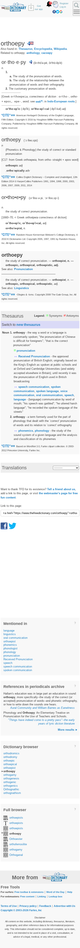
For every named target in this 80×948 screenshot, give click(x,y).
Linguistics (21, 288)
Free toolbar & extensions (29, 892)
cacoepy (46, 52)
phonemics (25, 430)
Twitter (57, 11)
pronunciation (26, 350)
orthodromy (10, 757)
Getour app (39, 7)
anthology (33, 52)
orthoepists (16, 817)
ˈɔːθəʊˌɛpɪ (31, 140)
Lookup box (55, 896)
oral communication (49, 395)
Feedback (45, 906)
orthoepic (9, 760)
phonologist (10, 648)
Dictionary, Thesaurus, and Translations (54, 876)
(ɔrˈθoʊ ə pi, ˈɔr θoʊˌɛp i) (44, 198)
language (20, 399)
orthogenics (10, 785)
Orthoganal (16, 854)
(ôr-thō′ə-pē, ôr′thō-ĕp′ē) (47, 62)
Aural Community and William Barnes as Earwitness (42, 707)
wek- (40, 101)
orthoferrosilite (18, 844)
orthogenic (9, 782)
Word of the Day (55, 892)
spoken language (47, 391)
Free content (27, 896)
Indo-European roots (61, 101)
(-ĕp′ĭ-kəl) (55, 108)
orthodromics (11, 753)
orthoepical (10, 764)
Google (61, 11)
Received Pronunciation (34, 356)
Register (64, 3)
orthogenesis (11, 778)
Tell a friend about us (61, 489)
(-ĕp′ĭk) (25, 108)
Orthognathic (11, 789)
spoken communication (17, 670)
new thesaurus (28, 325)
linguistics (9, 634)
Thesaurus (25, 48)
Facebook (54, 11)
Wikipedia (60, 48)
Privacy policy (28, 906)
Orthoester (15, 839)
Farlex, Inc (35, 910)
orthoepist (9, 641)
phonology (42, 430)
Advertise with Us (64, 906)
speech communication (33, 386)
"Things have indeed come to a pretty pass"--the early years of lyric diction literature (41, 721)
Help (69, 892)
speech (69, 395)
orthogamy (9, 774)
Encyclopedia (43, 48)
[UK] (30, 43)
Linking (41, 896)
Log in (63, 7)
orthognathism (12, 793)
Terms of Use (9, 906)
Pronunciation (23, 269)
